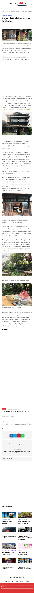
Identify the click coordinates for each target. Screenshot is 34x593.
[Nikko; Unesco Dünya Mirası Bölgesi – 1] (25, 515)
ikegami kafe (25, 411)
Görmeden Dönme (6, 519)
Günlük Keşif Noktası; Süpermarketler (8, 553)
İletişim (27, 581)
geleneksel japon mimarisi (9, 411)
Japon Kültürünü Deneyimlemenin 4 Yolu (25, 568)
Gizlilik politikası (17, 581)
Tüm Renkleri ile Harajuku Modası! (23, 553)
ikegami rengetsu (6, 413)
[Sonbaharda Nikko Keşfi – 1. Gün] (9, 529)
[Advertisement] (17, 78)
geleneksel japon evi (13, 409)
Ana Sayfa (7, 581)
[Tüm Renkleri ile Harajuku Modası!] (25, 546)
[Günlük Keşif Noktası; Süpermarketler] (9, 546)
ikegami (19, 411)
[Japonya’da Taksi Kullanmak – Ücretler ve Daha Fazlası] (25, 529)
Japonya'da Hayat (6, 26)
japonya (22, 413)
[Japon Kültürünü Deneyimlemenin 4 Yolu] (25, 560)
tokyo (12, 416)
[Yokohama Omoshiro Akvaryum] (9, 515)
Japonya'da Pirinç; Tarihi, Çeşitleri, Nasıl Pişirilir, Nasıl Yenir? (17, 452)
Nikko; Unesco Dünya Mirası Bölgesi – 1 (24, 522)
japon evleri (15, 413)
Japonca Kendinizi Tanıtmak (7, 568)
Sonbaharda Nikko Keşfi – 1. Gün (9, 537)
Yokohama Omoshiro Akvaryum (8, 522)
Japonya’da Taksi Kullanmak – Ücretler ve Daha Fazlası (25, 537)
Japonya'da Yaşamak (7, 15)
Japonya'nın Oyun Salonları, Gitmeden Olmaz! (17, 444)
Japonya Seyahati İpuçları (9, 550)
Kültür (20, 550)
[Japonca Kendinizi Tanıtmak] (9, 560)
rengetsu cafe (5, 416)
